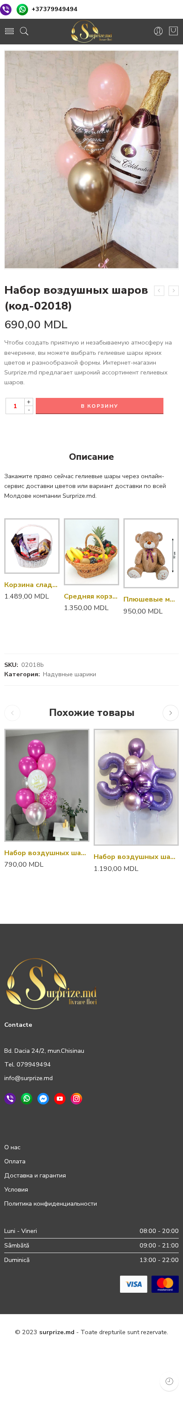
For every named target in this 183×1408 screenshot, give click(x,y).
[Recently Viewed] (169, 1381)
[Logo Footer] (51, 983)
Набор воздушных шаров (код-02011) (46, 853)
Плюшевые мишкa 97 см (151, 599)
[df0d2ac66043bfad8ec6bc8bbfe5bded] (91, 160)
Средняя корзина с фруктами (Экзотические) (91, 596)
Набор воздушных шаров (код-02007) (136, 857)
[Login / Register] (158, 31)
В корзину (99, 406)
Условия (16, 1189)
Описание (91, 457)
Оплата (15, 1161)
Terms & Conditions (99, 1351)
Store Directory (78, 1369)
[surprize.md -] (91, 31)
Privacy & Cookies (38, 1351)
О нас (12, 1147)
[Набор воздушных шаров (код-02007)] (136, 787)
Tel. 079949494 (27, 1064)
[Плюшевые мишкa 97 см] (151, 553)
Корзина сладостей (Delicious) (32, 585)
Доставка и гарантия (35, 1175)
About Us (120, 1369)
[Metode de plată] (149, 1283)
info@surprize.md (28, 1078)
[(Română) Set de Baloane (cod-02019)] (174, 291)
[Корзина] (173, 32)
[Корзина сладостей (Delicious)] (32, 546)
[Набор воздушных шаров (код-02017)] (159, 291)
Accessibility (152, 1351)
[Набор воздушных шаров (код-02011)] (46, 785)
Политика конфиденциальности (50, 1203)
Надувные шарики (69, 674)
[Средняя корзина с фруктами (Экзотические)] (91, 551)
